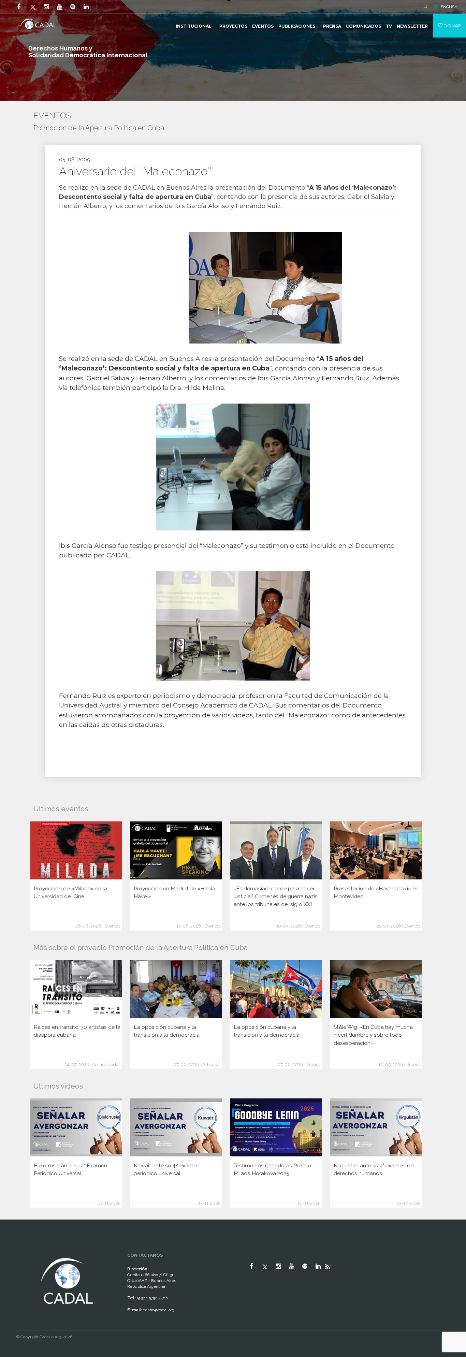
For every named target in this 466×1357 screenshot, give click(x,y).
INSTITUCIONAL (194, 26)
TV (389, 26)
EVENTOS (263, 26)
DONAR (451, 25)
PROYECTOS (233, 26)
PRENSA (332, 26)
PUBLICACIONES (296, 26)
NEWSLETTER (412, 26)
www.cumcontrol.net (13, 1250)
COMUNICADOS (363, 26)
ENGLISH (449, 6)
